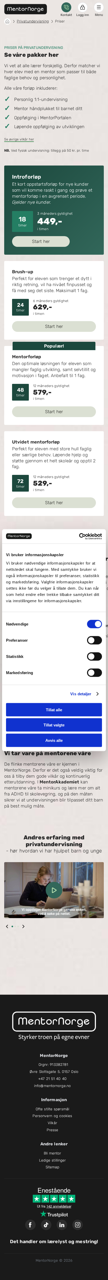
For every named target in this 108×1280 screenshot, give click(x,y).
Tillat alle (54, 709)
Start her (41, 241)
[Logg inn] (83, 7)
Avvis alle (54, 740)
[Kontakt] (66, 7)
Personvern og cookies (52, 1116)
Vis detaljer (80, 694)
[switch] (94, 640)
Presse (52, 1130)
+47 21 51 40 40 (52, 1079)
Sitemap (53, 1167)
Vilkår (52, 1123)
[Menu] (99, 7)
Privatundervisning (33, 21)
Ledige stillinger (52, 1160)
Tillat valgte (54, 725)
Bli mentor (52, 1153)
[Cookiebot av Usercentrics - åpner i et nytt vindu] (79, 536)
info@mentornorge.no (52, 1086)
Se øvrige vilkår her (19, 139)
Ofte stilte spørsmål (52, 1109)
